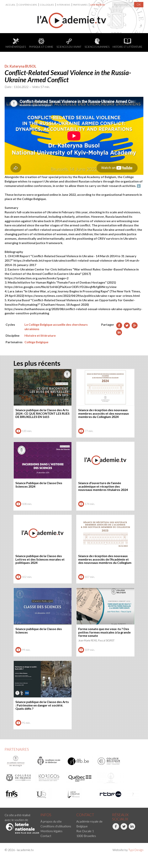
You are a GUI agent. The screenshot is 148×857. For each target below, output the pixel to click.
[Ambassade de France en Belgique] (133, 794)
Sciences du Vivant (68, 46)
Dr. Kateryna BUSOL (20, 66)
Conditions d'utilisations (55, 826)
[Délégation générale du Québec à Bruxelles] (80, 777)
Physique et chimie (41, 46)
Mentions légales (51, 831)
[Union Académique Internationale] (111, 777)
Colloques (47, 4)
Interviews (64, 4)
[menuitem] (11, 5)
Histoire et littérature (127, 46)
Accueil (11, 4)
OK (139, 4)
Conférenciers (27, 4)
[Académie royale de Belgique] (19, 761)
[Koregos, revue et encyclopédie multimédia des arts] (49, 777)
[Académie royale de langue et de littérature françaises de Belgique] (80, 761)
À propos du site (51, 821)
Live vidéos (97, 4)
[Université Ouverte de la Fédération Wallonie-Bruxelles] (49, 794)
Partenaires (80, 4)
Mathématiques (16, 46)
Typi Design (135, 850)
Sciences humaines (97, 46)
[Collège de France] (19, 777)
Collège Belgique (36, 342)
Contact (45, 836)
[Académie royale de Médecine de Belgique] (49, 761)
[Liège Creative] (80, 794)
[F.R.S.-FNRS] (19, 794)
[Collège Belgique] (111, 761)
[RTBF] (111, 794)
